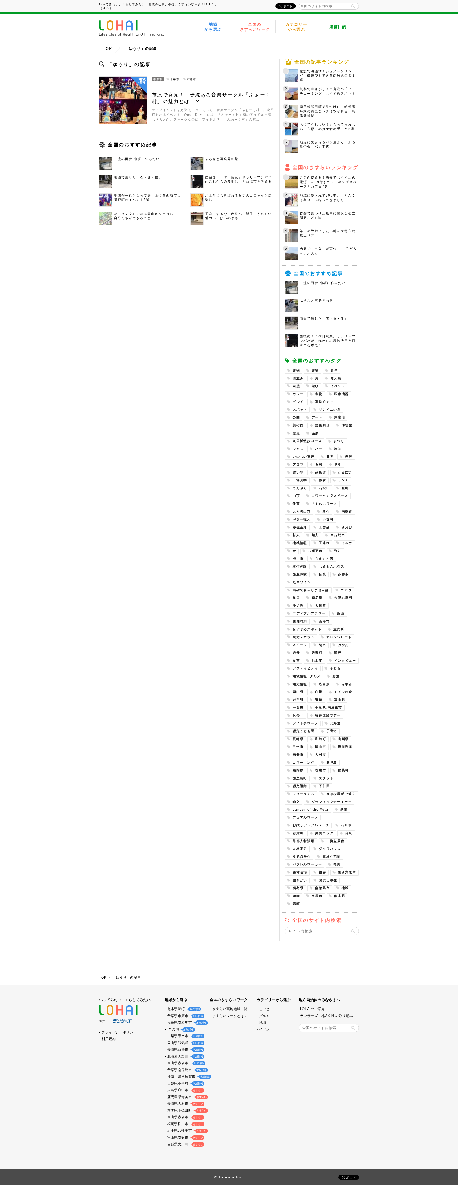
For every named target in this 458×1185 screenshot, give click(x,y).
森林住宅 (300, 872)
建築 (315, 370)
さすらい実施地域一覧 (230, 1009)
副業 (344, 809)
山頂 (296, 496)
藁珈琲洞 (300, 621)
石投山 (324, 488)
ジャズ (298, 449)
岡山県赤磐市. (185, 1063)
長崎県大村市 (184, 1104)
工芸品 (324, 527)
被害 (322, 872)
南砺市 (347, 512)
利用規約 (109, 1039)
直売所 (338, 629)
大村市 (320, 755)
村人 (296, 535)
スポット (300, 410)
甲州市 (298, 747)
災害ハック (324, 833)
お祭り (298, 715)
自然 (296, 386)
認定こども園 (304, 731)
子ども (335, 668)
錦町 (296, 903)
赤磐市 (343, 574)
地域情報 (300, 543)
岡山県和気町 (184, 1043)
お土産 (317, 660)
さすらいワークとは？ (230, 1016)
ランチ (343, 480)
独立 (296, 802)
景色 (334, 370)
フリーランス (304, 794)
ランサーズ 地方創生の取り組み (326, 1016)
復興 (349, 456)
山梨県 (343, 739)
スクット (326, 778)
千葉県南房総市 (186, 1070)
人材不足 (300, 849)
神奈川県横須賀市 (188, 1076)
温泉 (315, 433)
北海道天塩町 (184, 1056)
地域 (345, 888)
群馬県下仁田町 (186, 1110)
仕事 (296, 504)
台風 (349, 833)
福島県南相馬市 (186, 1022)
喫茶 (338, 449)
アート (317, 417)
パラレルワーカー (307, 864)
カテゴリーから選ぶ (296, 27)
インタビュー (345, 660)
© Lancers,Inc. (229, 1177)
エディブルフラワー (309, 613)
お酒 (336, 676)
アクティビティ (305, 668)
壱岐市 (320, 770)
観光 (338, 653)
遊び (315, 386)
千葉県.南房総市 (328, 707)
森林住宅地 (332, 857)
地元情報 (300, 684)
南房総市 (338, 535)
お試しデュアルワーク (311, 825)
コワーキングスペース (330, 496)
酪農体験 (300, 574)
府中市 (347, 684)
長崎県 (298, 739)
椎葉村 (343, 770)
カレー (298, 394)
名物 (319, 394)
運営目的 (338, 26)
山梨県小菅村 (184, 1083)
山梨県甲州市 (184, 1036)
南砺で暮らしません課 (311, 590)
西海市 (324, 621)
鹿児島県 (345, 747)
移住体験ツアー (328, 715)
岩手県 (298, 700)
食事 (296, 660)
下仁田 (324, 786)
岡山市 (320, 747)
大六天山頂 (302, 512)
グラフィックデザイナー (332, 802)
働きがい (300, 880)
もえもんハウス (332, 566)
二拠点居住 (335, 841)
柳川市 (298, 558)
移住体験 (300, 566)
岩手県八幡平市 (186, 1131)
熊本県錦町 (183, 1009)
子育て (331, 731)
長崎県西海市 (184, 1049)
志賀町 (298, 833)
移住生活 (300, 527)
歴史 (296, 433)
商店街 (320, 472)
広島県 (324, 684)
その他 (180, 1029)
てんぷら (300, 488)
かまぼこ (345, 472)
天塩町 (317, 653)
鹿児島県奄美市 (186, 1097)
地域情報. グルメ (307, 676)
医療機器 (341, 394)
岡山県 (298, 692)
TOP (107, 48)
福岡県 (298, 770)
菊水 (322, 645)
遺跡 (319, 700)
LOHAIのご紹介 (312, 1009)
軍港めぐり (324, 402)
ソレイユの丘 (330, 410)
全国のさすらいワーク (255, 27)
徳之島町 (300, 778)
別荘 (338, 551)
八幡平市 (315, 551)
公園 (296, 417)
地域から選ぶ (213, 27)
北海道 (335, 723)
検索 (353, 6)
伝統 (322, 574)
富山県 (339, 700)
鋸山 (341, 613)
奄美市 (298, 755)
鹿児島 (331, 762)
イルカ (347, 543)
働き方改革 (347, 872)
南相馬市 (322, 888)
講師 (296, 896)
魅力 (315, 535)
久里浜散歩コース (307, 441)
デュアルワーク (305, 817)
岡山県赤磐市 (184, 1117)
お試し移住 (328, 880)
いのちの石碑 (304, 456)
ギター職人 (302, 519)
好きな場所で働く (340, 794)
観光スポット (304, 637)
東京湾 (339, 417)
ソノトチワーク (305, 723)
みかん (343, 645)
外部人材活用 (304, 841)
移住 (326, 512)
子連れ (324, 543)
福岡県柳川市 (184, 1124)
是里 (296, 598)
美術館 (298, 425)
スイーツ (300, 645)
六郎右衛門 (343, 598)
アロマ (298, 464)
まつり (338, 441)
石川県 (346, 825)
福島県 (298, 888)
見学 (338, 464)
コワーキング (304, 762)
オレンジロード (339, 637)
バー (319, 449)
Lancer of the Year (311, 809)
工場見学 (300, 480)
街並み (298, 378)
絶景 (296, 653)
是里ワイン (302, 582)
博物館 (347, 425)
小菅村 (328, 519)
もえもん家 (324, 558)
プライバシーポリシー (119, 1032)
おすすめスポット (307, 629)
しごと (264, 1009)
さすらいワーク (324, 504)
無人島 (336, 378)
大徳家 (320, 606)
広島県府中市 (184, 1090)
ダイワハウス (330, 849)
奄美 (337, 864)
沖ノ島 (298, 606)
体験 (322, 480)
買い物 (298, 472)
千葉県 (298, 707)
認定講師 (300, 786)
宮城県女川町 (184, 1144)
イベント (338, 386)
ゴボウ (346, 590)
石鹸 (319, 464)
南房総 (317, 598)
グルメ (298, 402)
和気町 (320, 739)
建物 (296, 370)
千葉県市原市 (184, 1016)
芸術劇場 (322, 425)
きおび (347, 527)
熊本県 (339, 896)
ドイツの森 (343, 692)
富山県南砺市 (184, 1137)
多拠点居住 (302, 857)
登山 (345, 488)
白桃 (319, 692)
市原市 (317, 896)
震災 (330, 456)
